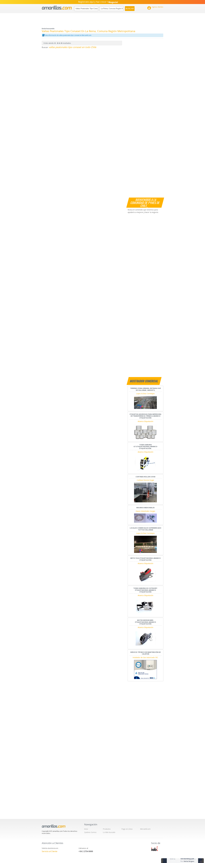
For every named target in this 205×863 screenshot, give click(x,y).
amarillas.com (57, 7)
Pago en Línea (127, 829)
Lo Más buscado (109, 832)
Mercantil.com (145, 829)
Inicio (86, 829)
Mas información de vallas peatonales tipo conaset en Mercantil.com (68, 35)
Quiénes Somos (90, 832)
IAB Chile (154, 848)
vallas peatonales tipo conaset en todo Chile (72, 47)
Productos (107, 829)
